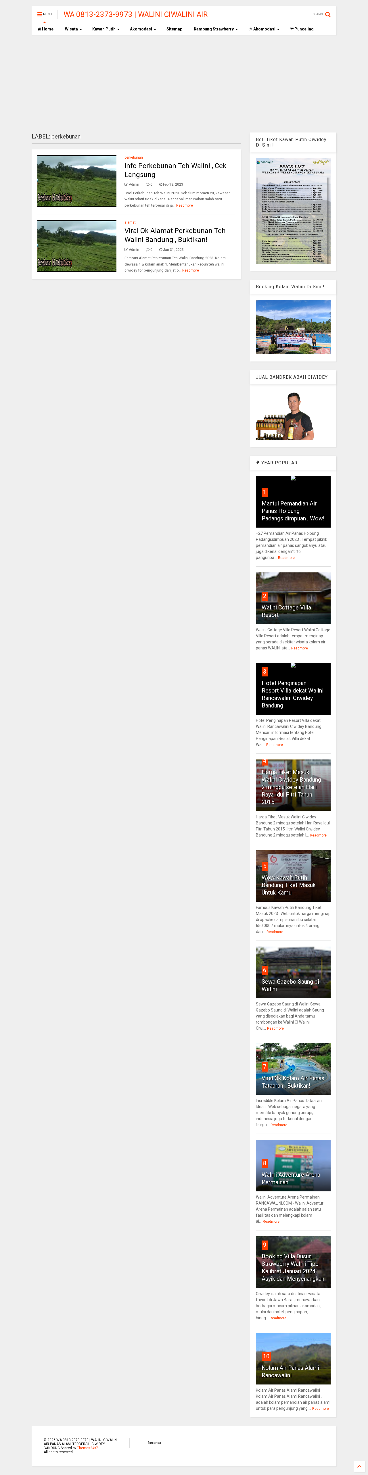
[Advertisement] (184, 83)
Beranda (154, 1443)
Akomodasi (141, 29)
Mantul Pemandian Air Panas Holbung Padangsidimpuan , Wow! (293, 511)
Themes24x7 (87, 1448)
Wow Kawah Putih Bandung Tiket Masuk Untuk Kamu (289, 885)
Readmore (184, 205)
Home (47, 29)
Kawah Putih (104, 29)
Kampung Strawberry (214, 29)
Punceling (304, 29)
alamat (130, 222)
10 (266, 1356)
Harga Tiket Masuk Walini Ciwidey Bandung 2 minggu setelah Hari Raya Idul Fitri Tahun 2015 (291, 787)
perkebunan (133, 157)
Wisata (71, 29)
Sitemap (174, 29)
